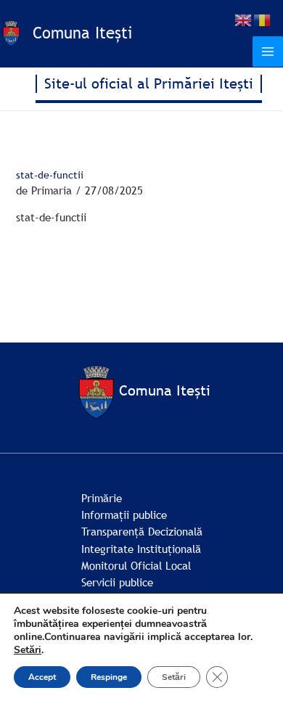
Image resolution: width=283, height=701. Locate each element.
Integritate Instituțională (141, 548)
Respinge (109, 677)
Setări (27, 650)
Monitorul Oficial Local (136, 565)
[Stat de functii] (141, 271)
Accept (42, 677)
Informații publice (124, 514)
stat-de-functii (51, 217)
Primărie (101, 498)
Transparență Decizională (141, 531)
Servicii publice (117, 582)
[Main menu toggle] (268, 51)
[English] (243, 19)
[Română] (262, 19)
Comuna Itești (82, 33)
